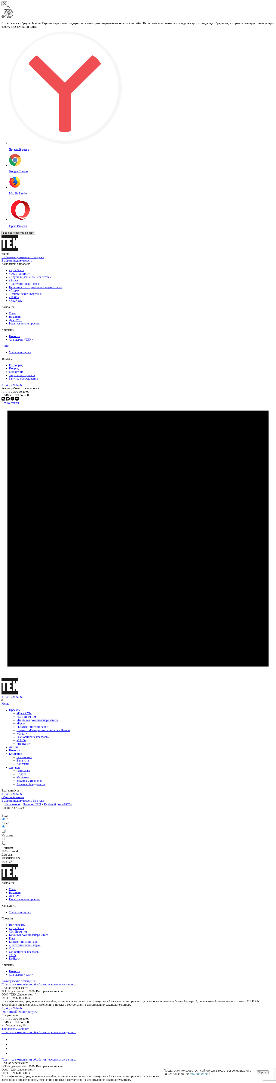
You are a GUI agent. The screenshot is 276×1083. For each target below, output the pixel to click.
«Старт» (22, 733)
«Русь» (21, 723)
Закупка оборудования (23, 378)
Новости (14, 336)
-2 (7, 823)
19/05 (12, 955)
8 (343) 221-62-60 (12, 696)
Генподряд (16, 365)
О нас (12, 313)
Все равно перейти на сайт (18, 232)
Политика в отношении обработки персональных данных (39, 984)
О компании (24, 757)
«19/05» (21, 740)
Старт (13, 948)
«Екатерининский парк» (32, 726)
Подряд (14, 368)
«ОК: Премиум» (27, 716)
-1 (7, 819)
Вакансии (15, 316)
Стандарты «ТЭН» (21, 339)
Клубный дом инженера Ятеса (28, 935)
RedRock (14, 958)
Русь (12, 938)
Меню (5, 703)
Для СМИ (15, 320)
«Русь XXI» (24, 713)
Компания (15, 753)
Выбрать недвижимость (17, 260)
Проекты (14, 710)
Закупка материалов (22, 375)
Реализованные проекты (24, 323)
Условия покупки (20, 352)
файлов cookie (200, 1074)
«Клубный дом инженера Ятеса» (38, 720)
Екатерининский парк (23, 941)
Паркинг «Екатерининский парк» (43, 730)
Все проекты (17, 924)
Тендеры (14, 767)
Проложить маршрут (15, 1028)
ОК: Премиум (18, 931)
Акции (6, 346)
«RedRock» (24, 743)
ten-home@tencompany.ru (20, 1011)
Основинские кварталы (24, 951)
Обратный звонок (13, 797)
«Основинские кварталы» (33, 736)
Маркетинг (16, 371)
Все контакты (10, 402)
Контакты (23, 763)
